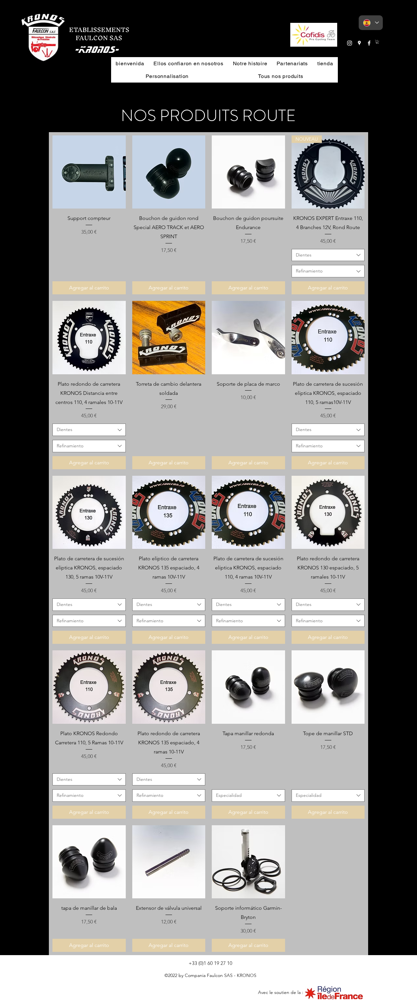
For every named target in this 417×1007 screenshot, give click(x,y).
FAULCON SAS (95, 38)
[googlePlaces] (359, 43)
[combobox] (328, 255)
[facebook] (369, 43)
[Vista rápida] (89, 172)
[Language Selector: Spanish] (371, 22)
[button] (313, 34)
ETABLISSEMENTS (99, 30)
